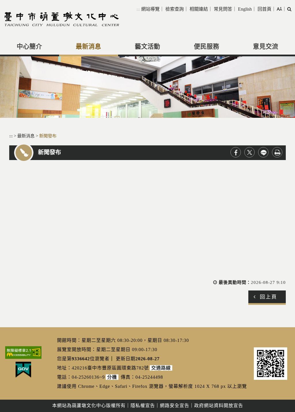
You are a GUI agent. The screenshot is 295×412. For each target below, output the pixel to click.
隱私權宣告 (143, 405)
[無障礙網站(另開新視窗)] (23, 352)
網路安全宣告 (174, 405)
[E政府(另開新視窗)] (23, 370)
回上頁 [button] (268, 297)
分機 (112, 377)
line (263, 152)
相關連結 (199, 9)
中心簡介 (29, 46)
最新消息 (88, 46)
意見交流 (265, 46)
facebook (235, 152)
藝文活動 (147, 46)
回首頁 (264, 9)
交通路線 (161, 367)
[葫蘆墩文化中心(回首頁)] (62, 19)
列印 (277, 152)
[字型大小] (279, 9)
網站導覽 (150, 9)
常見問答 (223, 9)
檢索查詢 (174, 9)
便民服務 (206, 46)
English (245, 9)
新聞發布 (47, 135)
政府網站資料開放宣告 (218, 405)
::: (138, 9)
